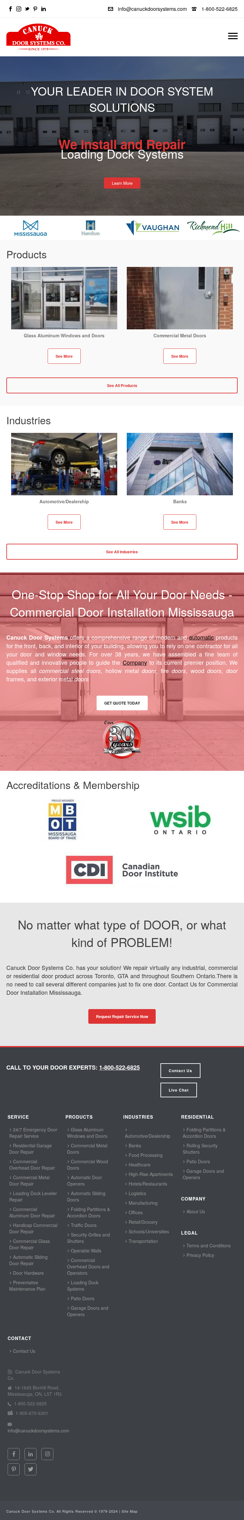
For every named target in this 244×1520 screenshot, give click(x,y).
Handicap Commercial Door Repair (33, 1228)
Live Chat (179, 1090)
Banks (134, 1145)
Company (135, 662)
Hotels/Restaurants (147, 1183)
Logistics (136, 1193)
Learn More (122, 183)
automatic (201, 637)
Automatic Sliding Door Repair (28, 1260)
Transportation (142, 1241)
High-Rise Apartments (150, 1174)
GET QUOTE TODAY (122, 703)
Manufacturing (142, 1203)
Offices (135, 1212)
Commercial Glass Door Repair (29, 1244)
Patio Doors (82, 1298)
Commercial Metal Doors (87, 1148)
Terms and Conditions (208, 1245)
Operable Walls (85, 1250)
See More (64, 356)
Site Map (130, 1511)
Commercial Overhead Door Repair (32, 1164)
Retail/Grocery (142, 1222)
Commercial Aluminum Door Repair (32, 1212)
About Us (195, 1211)
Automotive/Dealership (147, 1136)
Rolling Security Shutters (200, 1148)
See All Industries (122, 552)
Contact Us (180, 1070)
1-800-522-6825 (219, 8)
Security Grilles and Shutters (88, 1237)
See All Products (122, 385)
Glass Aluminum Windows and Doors (87, 1132)
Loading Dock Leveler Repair (33, 1196)
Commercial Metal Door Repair (29, 1180)
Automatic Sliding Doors (86, 1196)
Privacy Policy (199, 1255)
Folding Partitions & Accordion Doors (88, 1212)
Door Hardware (28, 1273)
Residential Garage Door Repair (30, 1148)
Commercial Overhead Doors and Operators (88, 1266)
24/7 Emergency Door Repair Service (33, 1132)
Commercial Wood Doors (87, 1164)
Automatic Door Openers (84, 1180)
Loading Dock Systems (82, 1285)
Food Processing (145, 1155)
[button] (233, 37)
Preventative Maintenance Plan (27, 1285)
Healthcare (139, 1164)
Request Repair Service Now (122, 1016)
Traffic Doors (83, 1225)
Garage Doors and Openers (87, 1311)
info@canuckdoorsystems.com (152, 8)
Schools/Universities (148, 1231)
